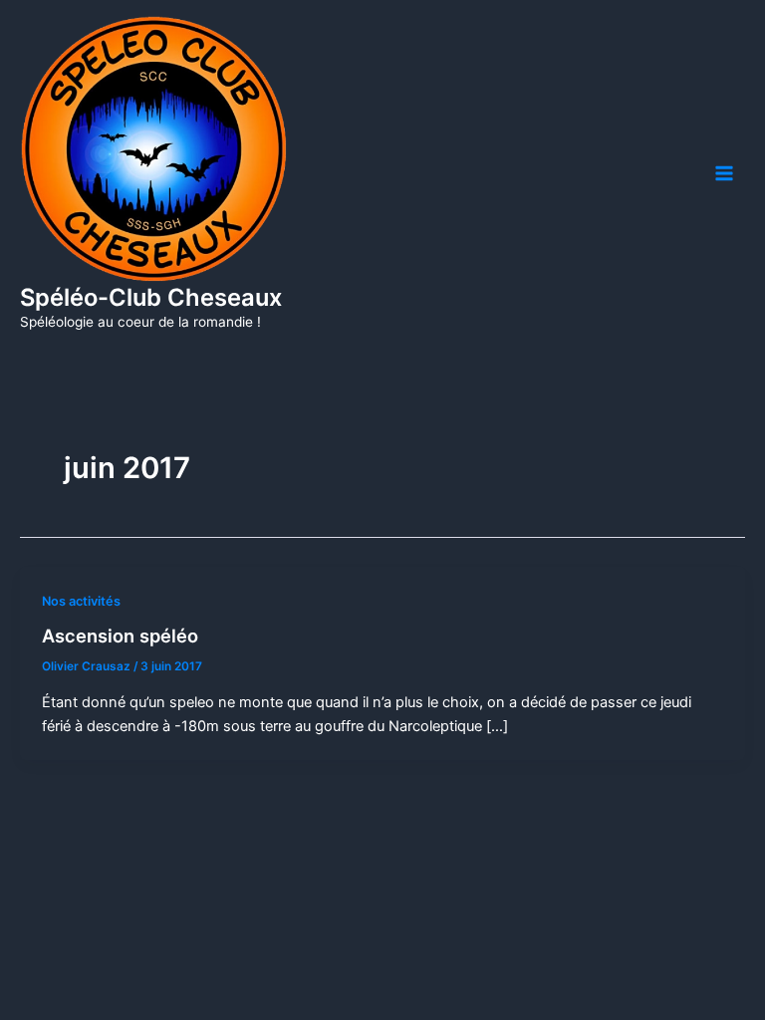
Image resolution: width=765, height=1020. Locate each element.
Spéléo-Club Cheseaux (151, 297)
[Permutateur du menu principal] (724, 173)
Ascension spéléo (120, 635)
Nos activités (81, 601)
